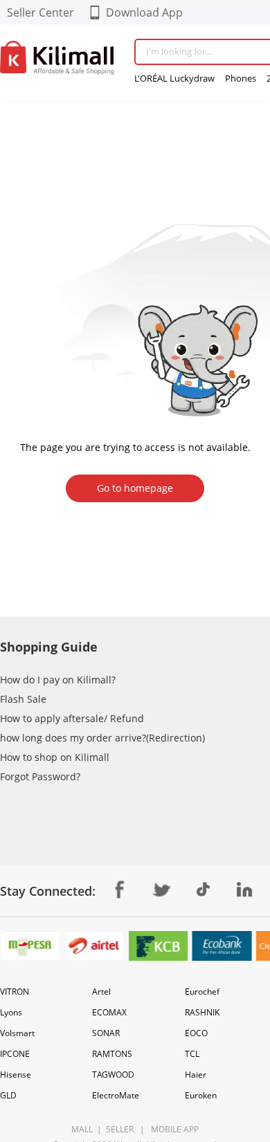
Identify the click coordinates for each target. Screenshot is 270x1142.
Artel (101, 991)
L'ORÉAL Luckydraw (174, 78)
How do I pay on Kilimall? (58, 679)
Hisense (15, 1074)
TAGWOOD (113, 1074)
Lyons (11, 1012)
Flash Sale (23, 699)
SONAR (106, 1033)
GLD (8, 1095)
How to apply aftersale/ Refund (72, 718)
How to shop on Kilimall (54, 757)
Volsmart (17, 1033)
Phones (240, 78)
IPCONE (15, 1054)
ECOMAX (109, 1012)
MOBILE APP (173, 1129)
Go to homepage (135, 488)
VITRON (14, 991)
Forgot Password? (40, 776)
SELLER (119, 1129)
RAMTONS (112, 1054)
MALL (82, 1129)
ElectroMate (115, 1095)
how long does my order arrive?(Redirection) (102, 737)
